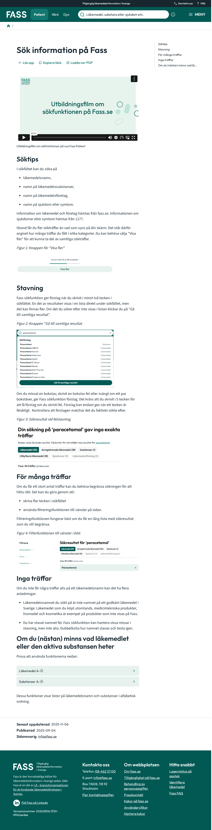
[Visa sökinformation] (173, 14)
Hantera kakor (134, 814)
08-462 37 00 (105, 771)
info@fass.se (47, 736)
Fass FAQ (176, 793)
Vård (55, 14)
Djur (66, 14)
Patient (39, 14)
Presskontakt (133, 795)
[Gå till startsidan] (16, 14)
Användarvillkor (136, 807)
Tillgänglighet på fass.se (142, 778)
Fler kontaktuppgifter (98, 795)
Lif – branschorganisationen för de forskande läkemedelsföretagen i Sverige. (40, 789)
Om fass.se (132, 771)
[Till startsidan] (8, 26)
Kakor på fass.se (136, 801)
